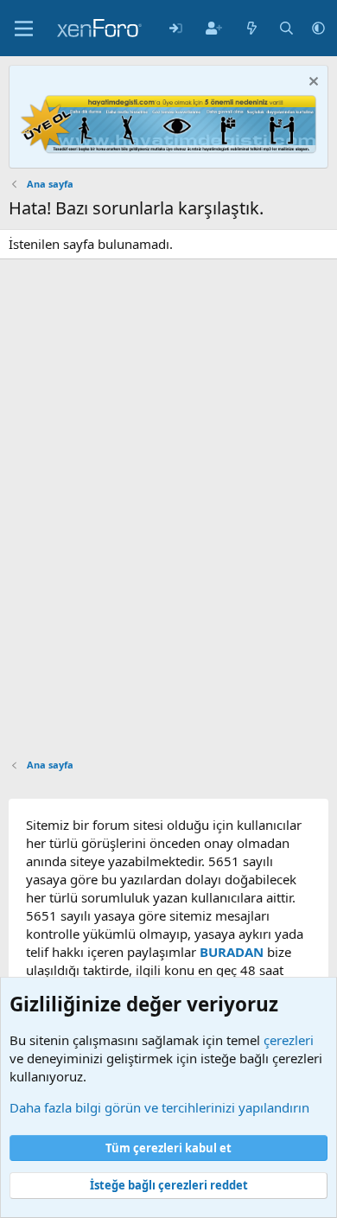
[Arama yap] (286, 28)
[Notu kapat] (311, 83)
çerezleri (289, 1040)
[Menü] (23, 28)
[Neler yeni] (252, 28)
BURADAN (232, 951)
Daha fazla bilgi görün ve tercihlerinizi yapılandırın (159, 1107)
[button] (318, 28)
